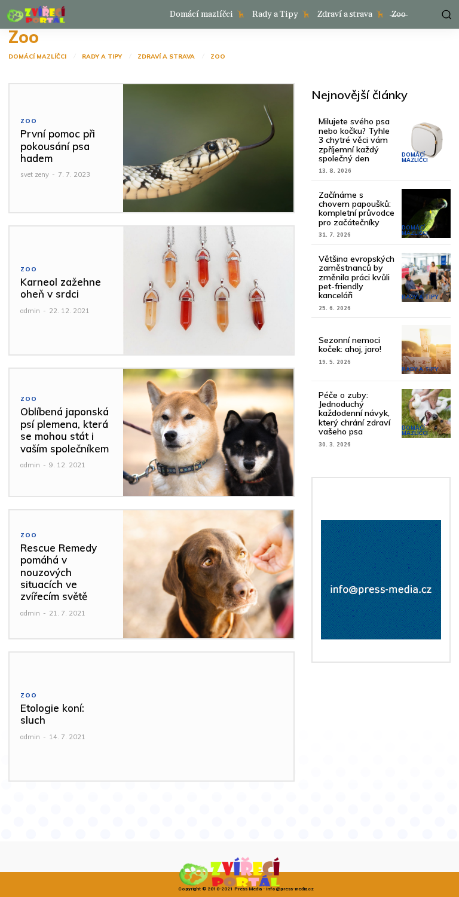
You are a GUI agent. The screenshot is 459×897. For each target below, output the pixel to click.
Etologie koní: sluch (52, 714)
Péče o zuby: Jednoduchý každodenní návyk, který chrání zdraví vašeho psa (354, 413)
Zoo (217, 57)
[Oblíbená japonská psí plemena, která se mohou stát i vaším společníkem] (208, 433)
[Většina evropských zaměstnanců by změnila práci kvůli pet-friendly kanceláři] (426, 277)
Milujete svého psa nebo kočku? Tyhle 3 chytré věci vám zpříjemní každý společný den (354, 140)
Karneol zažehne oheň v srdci (60, 287)
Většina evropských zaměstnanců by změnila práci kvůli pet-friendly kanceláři (356, 277)
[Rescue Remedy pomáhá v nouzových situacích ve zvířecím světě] (208, 574)
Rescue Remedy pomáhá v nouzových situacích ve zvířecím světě (58, 572)
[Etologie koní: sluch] (208, 716)
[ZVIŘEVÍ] (36, 14)
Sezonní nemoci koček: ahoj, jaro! (350, 344)
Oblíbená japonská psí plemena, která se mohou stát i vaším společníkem (64, 429)
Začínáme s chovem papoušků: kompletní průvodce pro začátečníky (356, 208)
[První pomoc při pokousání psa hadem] (208, 148)
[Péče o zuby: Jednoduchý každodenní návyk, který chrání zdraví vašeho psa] (426, 413)
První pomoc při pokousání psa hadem (57, 145)
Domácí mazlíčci (37, 57)
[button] (445, 14)
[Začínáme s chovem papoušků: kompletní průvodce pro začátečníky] (426, 213)
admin (30, 311)
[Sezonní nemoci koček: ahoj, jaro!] (426, 349)
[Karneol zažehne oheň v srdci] (208, 290)
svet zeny (34, 174)
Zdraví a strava (166, 57)
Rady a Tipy (102, 57)
